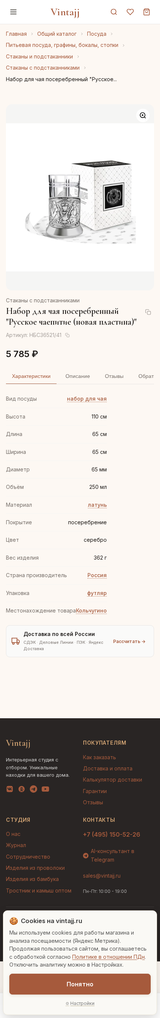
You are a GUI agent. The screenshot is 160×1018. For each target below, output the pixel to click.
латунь (97, 505)
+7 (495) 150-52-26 (111, 834)
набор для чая (87, 398)
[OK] (21, 790)
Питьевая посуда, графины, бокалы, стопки (62, 45)
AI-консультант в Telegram (112, 855)
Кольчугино (91, 610)
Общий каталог (57, 34)
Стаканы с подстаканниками (43, 67)
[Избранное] (130, 11)
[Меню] (13, 11)
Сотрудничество (28, 856)
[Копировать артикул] (67, 335)
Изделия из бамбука (32, 879)
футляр (97, 593)
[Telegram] (33, 790)
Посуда (96, 34)
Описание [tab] (77, 376)
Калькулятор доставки (112, 779)
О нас (13, 834)
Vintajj (65, 12)
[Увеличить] (143, 115)
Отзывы (93, 802)
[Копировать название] (148, 312)
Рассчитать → (129, 641)
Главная (16, 34)
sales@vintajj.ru (102, 875)
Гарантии (95, 791)
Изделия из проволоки (35, 868)
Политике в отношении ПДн (108, 957)
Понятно (80, 984)
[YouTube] (45, 790)
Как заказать (99, 757)
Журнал (16, 845)
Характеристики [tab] (31, 376)
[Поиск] (113, 11)
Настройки (82, 1003)
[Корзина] (146, 11)
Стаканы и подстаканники (39, 56)
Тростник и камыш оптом (38, 890)
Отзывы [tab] (114, 376)
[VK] (9, 790)
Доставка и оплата (107, 768)
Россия (97, 575)
